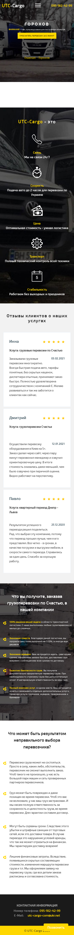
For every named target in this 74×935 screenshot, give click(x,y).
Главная (30, 57)
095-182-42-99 (61, 5)
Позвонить (56, 927)
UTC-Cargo (34, 930)
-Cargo (13, 5)
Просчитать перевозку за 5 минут (37, 36)
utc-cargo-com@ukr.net (44, 915)
